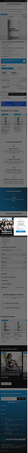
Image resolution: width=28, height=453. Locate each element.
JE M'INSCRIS (21, 231)
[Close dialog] (26, 218)
